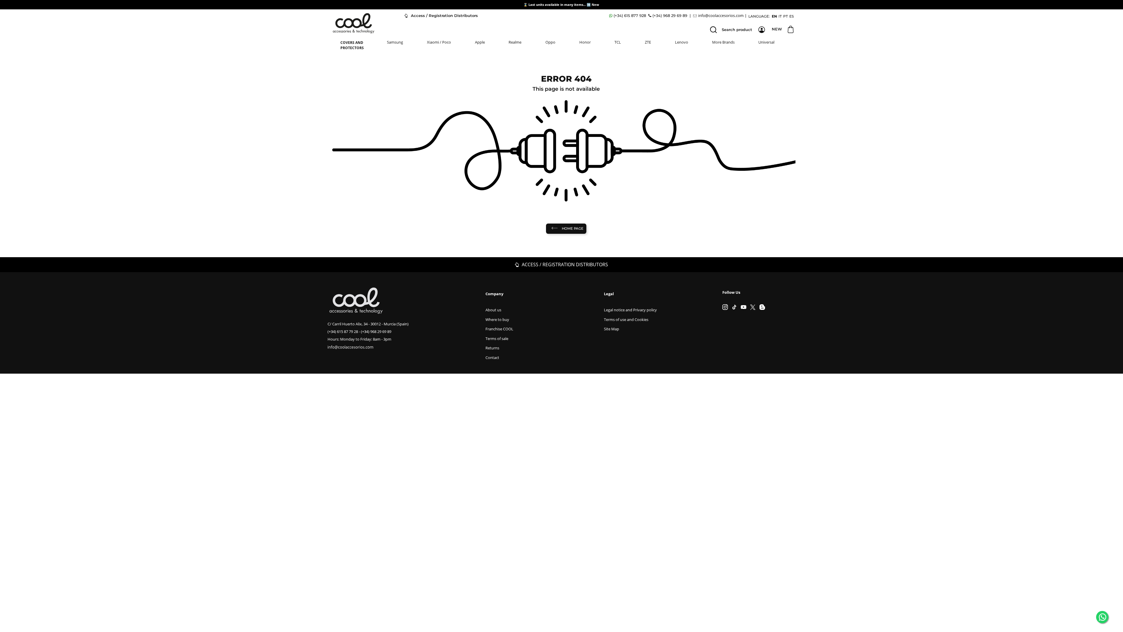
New (596, 4)
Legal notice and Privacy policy (630, 309)
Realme (515, 42)
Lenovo (681, 42)
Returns (492, 348)
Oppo (550, 42)
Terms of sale (496, 338)
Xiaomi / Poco (439, 42)
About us (493, 309)
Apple (480, 42)
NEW (777, 29)
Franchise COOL (499, 329)
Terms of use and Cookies (626, 319)
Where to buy (497, 319)
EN (774, 16)
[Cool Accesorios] (353, 23)
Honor (585, 42)
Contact (492, 357)
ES (791, 16)
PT (785, 16)
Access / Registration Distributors (444, 15)
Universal (766, 42)
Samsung (395, 42)
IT (780, 16)
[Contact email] (719, 15)
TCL (617, 42)
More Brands (723, 42)
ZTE (648, 42)
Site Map (611, 329)
